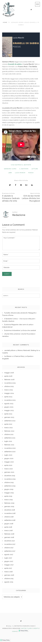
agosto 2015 (8, 582)
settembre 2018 (9, 520)
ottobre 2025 (9, 386)
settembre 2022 (9, 421)
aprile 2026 (8, 376)
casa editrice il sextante (21, 165)
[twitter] (31, 9)
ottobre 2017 (8, 548)
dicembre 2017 (9, 541)
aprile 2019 (8, 496)
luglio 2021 (8, 441)
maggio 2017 (8, 565)
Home (5, 22)
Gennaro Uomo (10, 169)
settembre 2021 (9, 438)
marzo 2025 (8, 390)
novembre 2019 (9, 479)
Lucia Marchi (20, 172)
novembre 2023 (9, 400)
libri (10, 172)
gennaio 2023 (9, 417)
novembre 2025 (9, 383)
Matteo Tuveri (26, 628)
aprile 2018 (8, 527)
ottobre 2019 (9, 482)
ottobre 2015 (8, 578)
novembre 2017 (9, 544)
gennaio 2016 (9, 575)
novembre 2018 (9, 513)
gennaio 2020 (9, 472)
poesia (31, 172)
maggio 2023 (9, 410)
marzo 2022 (8, 428)
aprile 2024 (8, 397)
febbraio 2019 (9, 503)
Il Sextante (23, 169)
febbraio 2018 (9, 534)
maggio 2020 (9, 462)
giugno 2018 (8, 524)
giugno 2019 (8, 489)
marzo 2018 (8, 530)
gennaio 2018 (9, 537)
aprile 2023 (8, 414)
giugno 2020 (8, 458)
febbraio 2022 (9, 431)
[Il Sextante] (8, 9)
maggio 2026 (9, 373)
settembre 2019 (9, 486)
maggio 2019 (9, 493)
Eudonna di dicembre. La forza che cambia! (20, 330)
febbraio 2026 (9, 379)
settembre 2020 (9, 452)
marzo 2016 (8, 572)
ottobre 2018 (8, 517)
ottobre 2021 (8, 434)
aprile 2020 (8, 465)
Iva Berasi (7, 356)
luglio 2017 (8, 558)
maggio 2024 (9, 393)
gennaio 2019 (9, 506)
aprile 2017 (8, 568)
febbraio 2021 (9, 445)
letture (35, 169)
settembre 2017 (9, 551)
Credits (36, 628)
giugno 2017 (8, 561)
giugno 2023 (8, 407)
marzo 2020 (8, 469)
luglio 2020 (8, 455)
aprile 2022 (8, 424)
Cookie (14, 631)
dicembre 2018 (9, 510)
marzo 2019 (8, 500)
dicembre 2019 (9, 476)
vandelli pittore (9, 350)
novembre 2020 (10, 448)
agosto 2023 (8, 403)
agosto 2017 (8, 554)
